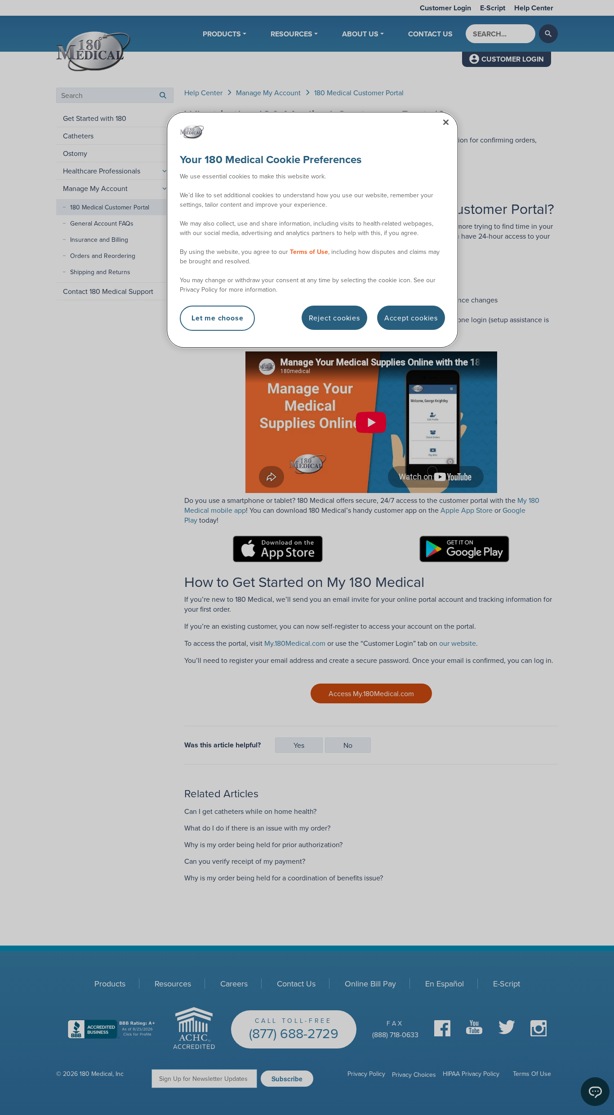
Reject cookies (334, 318)
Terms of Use (309, 251)
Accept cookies (411, 318)
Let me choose (217, 318)
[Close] (446, 122)
